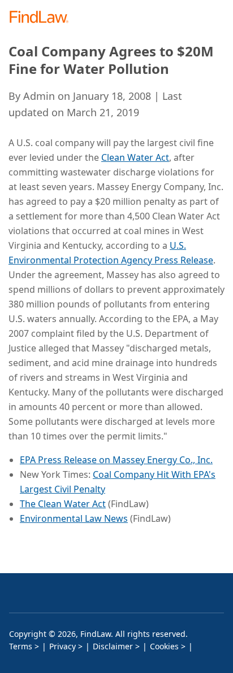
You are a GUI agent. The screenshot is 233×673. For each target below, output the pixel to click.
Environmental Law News (74, 518)
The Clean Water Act (63, 504)
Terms (20, 646)
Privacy (62, 646)
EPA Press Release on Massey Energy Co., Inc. (116, 460)
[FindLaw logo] (43, 17)
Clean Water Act (135, 157)
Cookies (164, 646)
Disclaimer (113, 646)
